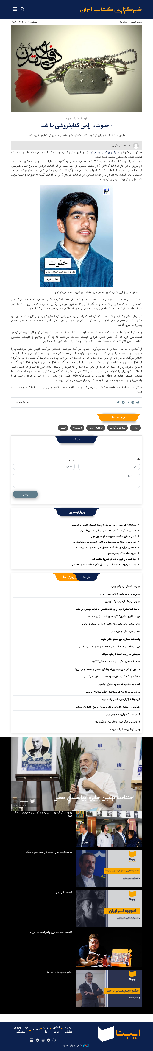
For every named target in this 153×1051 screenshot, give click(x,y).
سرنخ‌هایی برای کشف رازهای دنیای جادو (120, 594)
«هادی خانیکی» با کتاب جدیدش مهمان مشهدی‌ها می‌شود (107, 531)
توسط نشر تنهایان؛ (76, 118)
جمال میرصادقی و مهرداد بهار (125, 632)
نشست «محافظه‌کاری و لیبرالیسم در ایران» (51, 932)
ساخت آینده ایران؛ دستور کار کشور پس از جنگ (49, 852)
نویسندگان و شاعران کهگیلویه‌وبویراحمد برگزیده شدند (114, 616)
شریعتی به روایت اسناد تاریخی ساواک (121, 654)
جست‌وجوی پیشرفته (21, 1029)
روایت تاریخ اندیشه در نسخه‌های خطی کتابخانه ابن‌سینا (113, 692)
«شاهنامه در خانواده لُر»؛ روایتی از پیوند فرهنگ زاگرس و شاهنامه (103, 525)
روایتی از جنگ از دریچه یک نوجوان (122, 601)
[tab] (86, 577)
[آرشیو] (31, 1040)
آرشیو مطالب (68, 1029)
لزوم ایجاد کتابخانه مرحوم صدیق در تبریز (119, 684)
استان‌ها (123, 22)
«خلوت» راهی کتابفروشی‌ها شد (76, 125)
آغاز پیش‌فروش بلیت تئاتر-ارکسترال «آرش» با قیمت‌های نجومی (104, 565)
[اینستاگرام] (42, 1040)
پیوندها (36, 1030)
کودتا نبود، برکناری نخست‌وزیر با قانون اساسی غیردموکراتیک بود (104, 542)
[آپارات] (54, 1040)
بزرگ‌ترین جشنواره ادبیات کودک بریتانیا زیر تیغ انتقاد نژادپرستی (108, 707)
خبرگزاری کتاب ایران (107, 152)
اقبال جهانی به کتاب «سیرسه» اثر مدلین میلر (113, 536)
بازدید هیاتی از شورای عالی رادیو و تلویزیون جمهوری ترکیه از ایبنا (43, 814)
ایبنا (111, 10)
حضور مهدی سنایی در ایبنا (59, 972)
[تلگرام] (48, 1040)
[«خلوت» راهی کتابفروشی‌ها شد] (76, 68)
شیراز (135, 427)
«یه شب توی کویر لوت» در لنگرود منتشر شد (114, 559)
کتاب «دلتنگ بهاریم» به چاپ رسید (122, 714)
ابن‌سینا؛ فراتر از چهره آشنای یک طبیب (121, 699)
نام (138, 459)
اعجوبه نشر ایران (64, 892)
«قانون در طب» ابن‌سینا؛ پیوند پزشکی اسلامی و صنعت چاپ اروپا (107, 669)
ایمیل (71, 459)
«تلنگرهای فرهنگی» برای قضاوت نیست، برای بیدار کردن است (109, 677)
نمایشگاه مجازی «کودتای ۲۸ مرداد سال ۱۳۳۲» (116, 662)
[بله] (37, 1040)
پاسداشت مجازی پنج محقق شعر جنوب (120, 639)
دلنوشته (77, 427)
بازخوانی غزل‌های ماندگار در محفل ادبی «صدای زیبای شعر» (106, 548)
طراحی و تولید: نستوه (72, 1045)
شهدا (63, 427)
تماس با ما (56, 1029)
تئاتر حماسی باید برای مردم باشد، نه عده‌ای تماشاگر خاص (111, 624)
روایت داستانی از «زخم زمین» (125, 586)
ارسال (25, 494)
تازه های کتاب (117, 427)
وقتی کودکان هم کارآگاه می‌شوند (124, 729)
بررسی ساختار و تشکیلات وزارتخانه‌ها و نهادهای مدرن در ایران (109, 647)
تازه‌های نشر (96, 427)
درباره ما (46, 1029)
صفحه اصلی (136, 22)
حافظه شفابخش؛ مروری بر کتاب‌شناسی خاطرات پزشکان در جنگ (108, 609)
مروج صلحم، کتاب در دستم (122, 553)
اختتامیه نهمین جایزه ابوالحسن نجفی (94, 797)
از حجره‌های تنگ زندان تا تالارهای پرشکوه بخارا (117, 722)
